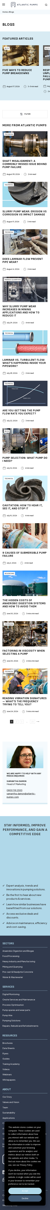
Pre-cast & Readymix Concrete (17, 972)
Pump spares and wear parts (16, 1010)
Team (5, 1107)
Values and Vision (10, 1102)
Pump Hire (7, 1015)
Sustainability (8, 1112)
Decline (25, 1198)
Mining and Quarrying (12, 967)
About (6, 1089)
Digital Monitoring (10, 994)
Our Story (7, 1097)
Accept (25, 1190)
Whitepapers (8, 1080)
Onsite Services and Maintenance (18, 999)
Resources (9, 1035)
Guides (6, 1059)
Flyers (5, 1053)
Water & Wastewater (12, 977)
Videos (6, 1069)
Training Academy (11, 1064)
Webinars (7, 1074)
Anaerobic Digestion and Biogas (18, 951)
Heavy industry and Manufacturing (18, 961)
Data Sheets (8, 1048)
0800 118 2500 (14, 790)
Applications (8, 1118)
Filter (27, 114)
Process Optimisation (13, 1005)
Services (8, 986)
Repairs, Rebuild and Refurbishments (20, 1026)
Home (5, 12)
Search (46, 4)
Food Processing (10, 956)
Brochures (7, 1043)
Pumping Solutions (11, 1020)
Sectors (8, 943)
